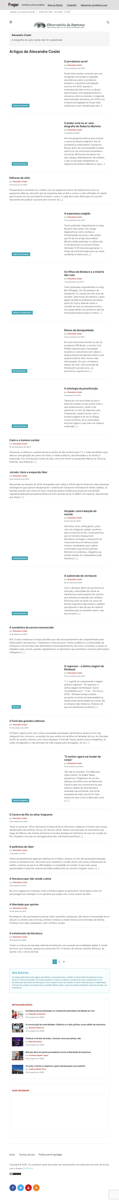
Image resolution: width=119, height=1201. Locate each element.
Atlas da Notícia (55, 5)
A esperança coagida (77, 213)
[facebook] (12, 1187)
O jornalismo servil (76, 61)
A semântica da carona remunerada (31, 627)
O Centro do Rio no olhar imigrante (31, 814)
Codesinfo (71, 5)
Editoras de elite (19, 177)
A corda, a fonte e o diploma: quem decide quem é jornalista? (55, 1066)
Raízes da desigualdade (79, 330)
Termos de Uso (27, 1154)
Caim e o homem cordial (24, 440)
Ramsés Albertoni (36, 1028)
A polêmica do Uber (21, 846)
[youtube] (28, 1187)
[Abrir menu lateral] (10, 22)
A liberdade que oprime (24, 904)
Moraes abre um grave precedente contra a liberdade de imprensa (58, 1052)
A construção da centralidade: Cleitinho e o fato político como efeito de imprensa (65, 1024)
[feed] (36, 1187)
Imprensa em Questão (21, 254)
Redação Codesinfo (37, 1014)
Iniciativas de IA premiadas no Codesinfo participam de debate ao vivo (60, 1011)
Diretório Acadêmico (20, 800)
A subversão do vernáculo (80, 575)
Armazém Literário (19, 164)
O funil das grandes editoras (27, 720)
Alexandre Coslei (74, 65)
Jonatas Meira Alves (37, 1069)
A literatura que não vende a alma (30, 878)
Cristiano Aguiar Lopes (38, 1055)
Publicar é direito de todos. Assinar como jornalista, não (53, 1038)
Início (12, 1154)
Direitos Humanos (19, 371)
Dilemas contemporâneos (22, 312)
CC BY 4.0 (28, 1168)
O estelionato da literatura (25, 933)
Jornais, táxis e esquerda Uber (28, 472)
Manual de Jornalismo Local (94, 5)
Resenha (16, 707)
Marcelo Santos (35, 1041)
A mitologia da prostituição (81, 388)
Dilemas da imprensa (20, 105)
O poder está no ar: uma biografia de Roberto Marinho (82, 125)
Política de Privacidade (50, 1154)
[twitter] (20, 1187)
